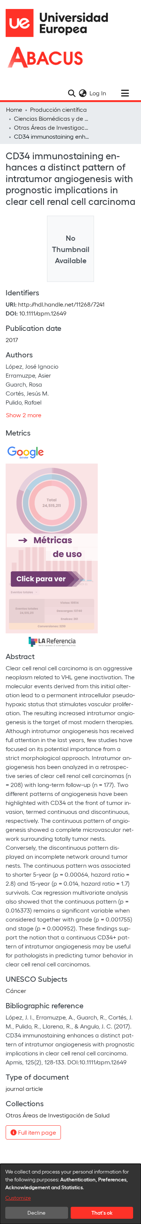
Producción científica (58, 109)
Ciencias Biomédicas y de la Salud (51, 118)
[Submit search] (71, 93)
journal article (24, 1088)
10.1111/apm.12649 (43, 313)
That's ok (101, 1212)
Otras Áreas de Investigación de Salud (51, 127)
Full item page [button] (36, 1132)
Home (14, 109)
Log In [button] (98, 92)
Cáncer (16, 990)
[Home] (60, 23)
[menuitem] (82, 93)
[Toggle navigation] (124, 93)
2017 (12, 339)
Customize (18, 1197)
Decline (36, 1212)
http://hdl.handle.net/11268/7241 (61, 304)
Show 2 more (23, 414)
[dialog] (70, 1194)
